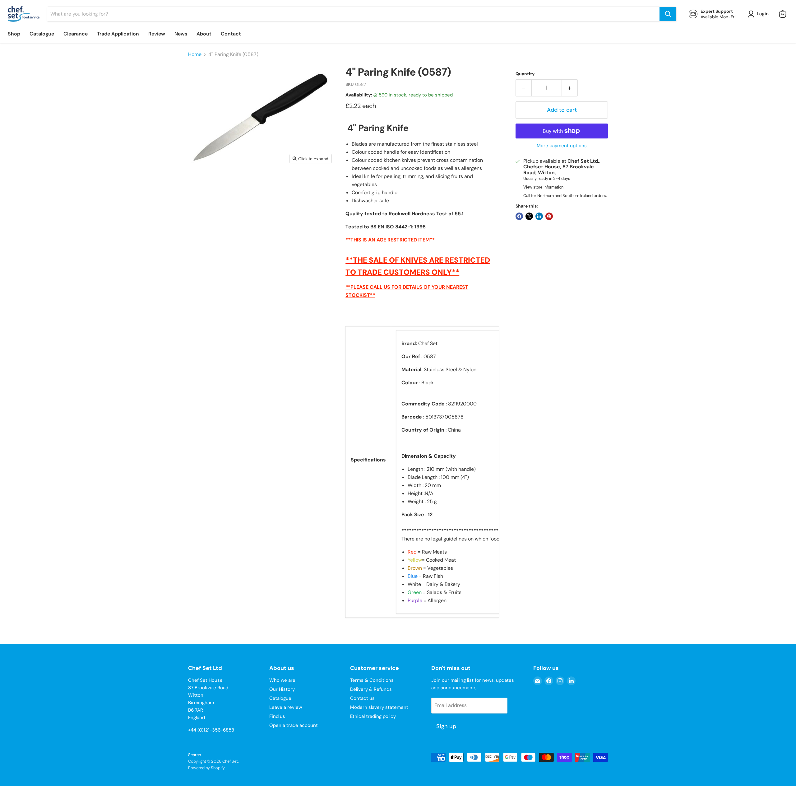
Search (194, 754)
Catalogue (42, 33)
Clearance (75, 33)
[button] (759, 14)
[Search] (667, 14)
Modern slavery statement (379, 707)
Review (156, 33)
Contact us (362, 698)
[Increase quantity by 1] (570, 87)
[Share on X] (529, 216)
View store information (543, 187)
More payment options (562, 145)
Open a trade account (293, 725)
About (204, 33)
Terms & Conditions (372, 680)
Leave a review (285, 707)
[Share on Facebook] (519, 216)
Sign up (446, 726)
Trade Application (118, 33)
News (180, 33)
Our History (282, 689)
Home (194, 54)
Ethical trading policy (373, 716)
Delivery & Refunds (371, 689)
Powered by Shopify (206, 767)
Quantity (525, 73)
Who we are (282, 680)
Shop (14, 33)
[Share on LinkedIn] (539, 216)
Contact (231, 33)
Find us (277, 716)
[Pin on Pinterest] (549, 216)
